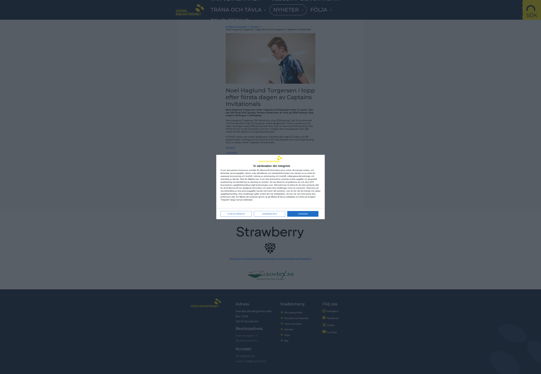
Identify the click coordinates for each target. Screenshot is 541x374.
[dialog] (270, 187)
